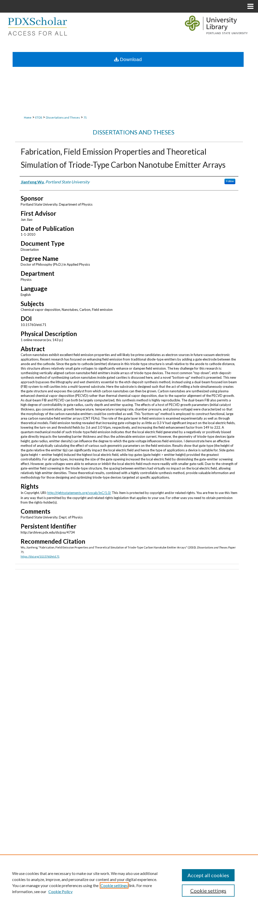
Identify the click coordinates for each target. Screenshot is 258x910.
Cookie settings (114, 885)
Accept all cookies (208, 875)
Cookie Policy (60, 891)
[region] (129, 882)
